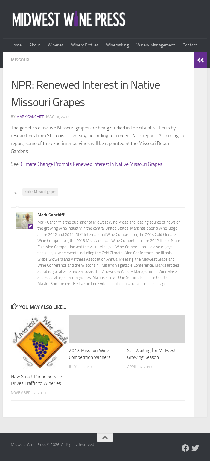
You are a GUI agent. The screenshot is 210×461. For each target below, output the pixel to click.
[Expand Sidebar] (200, 60)
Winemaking (117, 45)
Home (16, 45)
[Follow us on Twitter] (195, 448)
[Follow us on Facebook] (185, 448)
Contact (190, 45)
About (34, 45)
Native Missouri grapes (40, 192)
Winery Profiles (84, 45)
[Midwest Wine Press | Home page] (69, 19)
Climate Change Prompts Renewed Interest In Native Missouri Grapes (91, 164)
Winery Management (155, 45)
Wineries (55, 45)
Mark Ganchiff (30, 116)
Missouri (20, 60)
